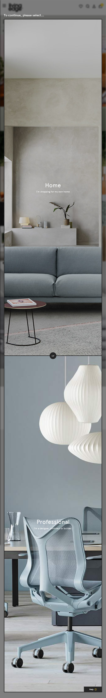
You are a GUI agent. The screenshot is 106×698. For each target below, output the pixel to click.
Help (91, 689)
